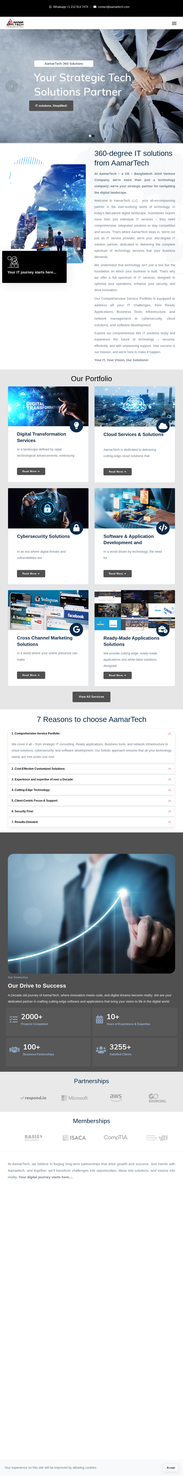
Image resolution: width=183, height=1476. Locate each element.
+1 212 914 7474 (77, 6)
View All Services (91, 696)
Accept (171, 1467)
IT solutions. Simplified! (51, 105)
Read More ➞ (31, 471)
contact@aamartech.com (113, 6)
